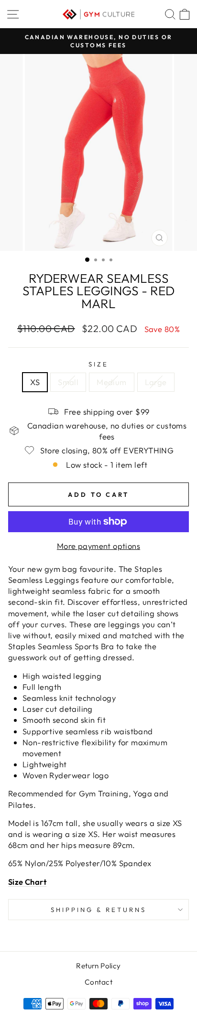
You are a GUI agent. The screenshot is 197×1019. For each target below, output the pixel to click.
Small (68, 382)
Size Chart (27, 882)
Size (98, 364)
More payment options (98, 546)
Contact (98, 982)
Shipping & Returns (98, 909)
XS (35, 382)
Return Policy (98, 965)
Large (156, 382)
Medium (111, 382)
